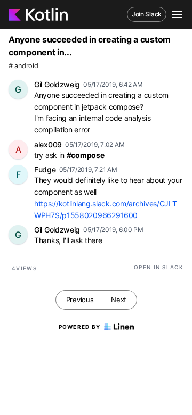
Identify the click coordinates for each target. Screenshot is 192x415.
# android (23, 66)
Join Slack (147, 14)
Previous (80, 299)
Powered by (80, 326)
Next (118, 299)
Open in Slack (158, 267)
